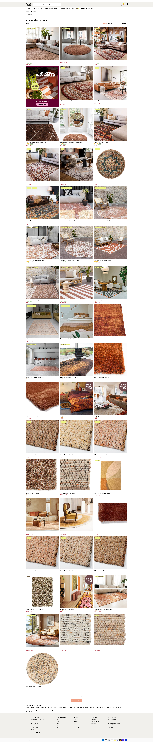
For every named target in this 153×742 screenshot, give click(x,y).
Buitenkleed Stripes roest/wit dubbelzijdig (66, 300)
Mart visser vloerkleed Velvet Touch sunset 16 (101, 532)
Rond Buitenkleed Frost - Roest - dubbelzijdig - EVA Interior (69, 260)
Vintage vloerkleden (94, 727)
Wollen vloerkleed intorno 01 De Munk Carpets (33, 686)
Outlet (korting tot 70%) (85, 8)
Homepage (27, 11)
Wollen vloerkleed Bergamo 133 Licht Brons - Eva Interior (69, 570)
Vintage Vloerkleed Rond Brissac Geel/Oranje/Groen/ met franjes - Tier (106, 182)
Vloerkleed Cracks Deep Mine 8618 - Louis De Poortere (69, 377)
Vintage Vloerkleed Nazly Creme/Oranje (32, 182)
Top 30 (72, 8)
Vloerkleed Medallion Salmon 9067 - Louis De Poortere (35, 338)
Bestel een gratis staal (77, 727)
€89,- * (63, 1)
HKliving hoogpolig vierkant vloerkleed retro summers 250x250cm (105, 416)
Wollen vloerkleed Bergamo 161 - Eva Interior (67, 454)
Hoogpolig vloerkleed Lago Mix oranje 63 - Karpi (102, 377)
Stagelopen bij (59, 731)
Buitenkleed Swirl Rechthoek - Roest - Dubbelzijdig (102, 260)
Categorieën (94, 717)
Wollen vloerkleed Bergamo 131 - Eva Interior (33, 570)
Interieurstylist (59, 725)
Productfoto (110, 23)
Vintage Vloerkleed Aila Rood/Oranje (100, 61)
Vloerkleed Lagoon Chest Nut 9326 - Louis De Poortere (69, 338)
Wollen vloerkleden (94, 723)
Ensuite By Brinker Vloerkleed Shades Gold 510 (102, 493)
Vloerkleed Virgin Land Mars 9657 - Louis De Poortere (103, 609)
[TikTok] (42, 732)
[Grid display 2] (117, 23)
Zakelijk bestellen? (123, 1)
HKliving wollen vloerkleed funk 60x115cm (67, 416)
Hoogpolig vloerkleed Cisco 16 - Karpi (32, 416)
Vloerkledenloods (61, 717)
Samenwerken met (60, 734)
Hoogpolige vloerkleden (95, 721)
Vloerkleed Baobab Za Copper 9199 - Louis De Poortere (35, 377)
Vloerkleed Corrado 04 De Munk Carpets (32, 493)
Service (76, 717)
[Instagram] (31, 732)
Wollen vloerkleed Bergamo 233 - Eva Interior (101, 570)
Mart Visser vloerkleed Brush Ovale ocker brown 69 (68, 532)
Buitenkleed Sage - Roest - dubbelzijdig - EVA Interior (68, 220)
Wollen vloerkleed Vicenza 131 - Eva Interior (101, 454)
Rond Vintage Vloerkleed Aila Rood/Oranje (67, 100)
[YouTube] (37, 732)
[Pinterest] (34, 732)
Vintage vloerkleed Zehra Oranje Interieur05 (101, 100)
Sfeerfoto (105, 23)
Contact (75, 719)
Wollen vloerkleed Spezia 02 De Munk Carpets (67, 493)
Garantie (75, 723)
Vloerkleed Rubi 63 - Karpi (98, 338)
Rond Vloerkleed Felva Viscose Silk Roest (66, 61)
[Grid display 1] (116, 23)
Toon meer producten (76, 701)
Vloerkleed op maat (53, 8)
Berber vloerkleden (94, 729)
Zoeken (59, 4)
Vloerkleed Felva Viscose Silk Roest (31, 61)
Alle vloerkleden (93, 719)
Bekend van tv (59, 729)
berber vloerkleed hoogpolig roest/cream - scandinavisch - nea (36, 142)
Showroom (75, 725)
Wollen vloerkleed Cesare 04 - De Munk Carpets (102, 648)
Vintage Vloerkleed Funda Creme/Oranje (101, 142)
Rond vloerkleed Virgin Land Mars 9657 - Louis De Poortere (35, 648)
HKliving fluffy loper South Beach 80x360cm (67, 609)
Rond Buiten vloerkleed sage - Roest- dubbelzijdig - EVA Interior (104, 220)
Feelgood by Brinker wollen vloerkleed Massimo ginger (35, 609)
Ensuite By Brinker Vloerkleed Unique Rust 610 (33, 532)
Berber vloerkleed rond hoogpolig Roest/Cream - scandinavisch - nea (71, 142)
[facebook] (39, 732)
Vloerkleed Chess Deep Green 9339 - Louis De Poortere (103, 300)
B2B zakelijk (59, 727)
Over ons (58, 719)
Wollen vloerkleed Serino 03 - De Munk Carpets (68, 648)
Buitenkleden (93, 725)
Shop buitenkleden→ (42, 104)
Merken (58, 723)
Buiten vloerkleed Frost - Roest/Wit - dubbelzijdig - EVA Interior (36, 260)
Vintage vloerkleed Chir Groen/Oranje (32, 220)
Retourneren (76, 721)
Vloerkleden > (28, 8)
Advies (58, 721)
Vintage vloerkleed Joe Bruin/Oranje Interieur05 (68, 182)
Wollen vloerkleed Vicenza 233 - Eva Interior (33, 454)
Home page (29, 14)
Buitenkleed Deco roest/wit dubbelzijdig (32, 300)
